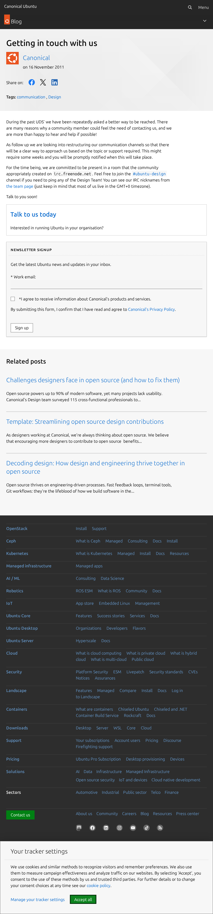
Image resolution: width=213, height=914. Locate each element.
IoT (9, 603)
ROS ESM (84, 590)
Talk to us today (33, 214)
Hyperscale (86, 640)
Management (147, 603)
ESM (117, 671)
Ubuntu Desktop (22, 628)
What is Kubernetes (94, 553)
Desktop (83, 727)
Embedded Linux (114, 603)
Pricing (151, 740)
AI (77, 771)
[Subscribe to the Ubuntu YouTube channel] (134, 829)
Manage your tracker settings (38, 899)
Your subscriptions (92, 740)
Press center (187, 813)
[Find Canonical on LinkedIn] (107, 829)
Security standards (166, 671)
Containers (16, 709)
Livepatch (135, 671)
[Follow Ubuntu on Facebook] (93, 829)
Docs (157, 541)
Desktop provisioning (145, 759)
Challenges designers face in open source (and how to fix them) (93, 380)
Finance (172, 792)
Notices (83, 678)
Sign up (22, 327)
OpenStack (17, 528)
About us (84, 813)
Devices (177, 759)
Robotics (14, 590)
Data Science (112, 578)
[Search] (190, 7)
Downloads (17, 727)
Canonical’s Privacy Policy (151, 309)
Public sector (135, 792)
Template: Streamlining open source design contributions (85, 421)
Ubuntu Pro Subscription (98, 759)
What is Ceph (88, 541)
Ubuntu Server (20, 640)
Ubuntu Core (18, 615)
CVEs (193, 671)
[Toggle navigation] (204, 21)
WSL (118, 727)
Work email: (25, 276)
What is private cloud (146, 653)
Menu (203, 7)
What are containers (94, 709)
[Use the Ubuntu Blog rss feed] (161, 829)
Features (84, 615)
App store (85, 603)
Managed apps (89, 565)
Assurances (105, 678)
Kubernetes (17, 553)
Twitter (43, 82)
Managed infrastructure (28, 565)
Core (131, 727)
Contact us (20, 814)
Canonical (36, 57)
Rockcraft (132, 715)
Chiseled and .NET (170, 709)
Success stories (111, 615)
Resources (179, 553)
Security (14, 671)
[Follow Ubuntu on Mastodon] (80, 829)
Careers (129, 813)
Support (99, 528)
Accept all (83, 899)
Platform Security (92, 671)
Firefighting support (94, 746)
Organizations (88, 628)
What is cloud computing (98, 653)
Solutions (15, 771)
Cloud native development (175, 779)
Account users (127, 740)
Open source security (95, 779)
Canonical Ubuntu (20, 6)
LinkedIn (54, 82)
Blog (145, 813)
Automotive (87, 792)
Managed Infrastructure (148, 771)
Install (81, 528)
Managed (114, 541)
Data (88, 771)
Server (102, 727)
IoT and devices (133, 779)
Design (54, 97)
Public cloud (143, 659)
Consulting (138, 541)
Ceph (11, 541)
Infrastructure (109, 771)
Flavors (139, 628)
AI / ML (13, 578)
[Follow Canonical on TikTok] (147, 829)
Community (136, 590)
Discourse (172, 740)
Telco (156, 792)
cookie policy (98, 885)
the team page (19, 186)
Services (137, 615)
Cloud (11, 653)
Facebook (32, 82)
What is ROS (109, 590)
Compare (127, 690)
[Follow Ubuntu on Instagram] (120, 829)
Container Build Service (97, 715)
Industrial (110, 792)
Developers (117, 628)
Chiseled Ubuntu (133, 709)
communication (31, 97)
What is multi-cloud (109, 659)
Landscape (16, 690)
